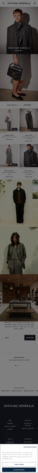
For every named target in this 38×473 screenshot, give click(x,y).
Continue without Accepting (30, 446)
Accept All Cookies (19, 469)
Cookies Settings (19, 464)
